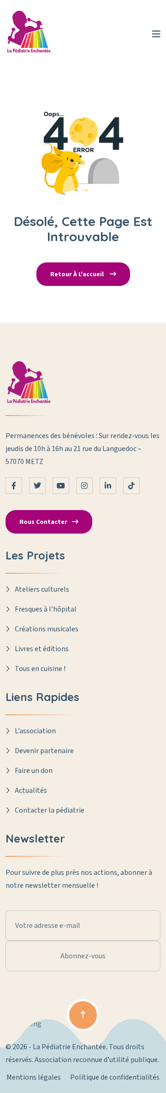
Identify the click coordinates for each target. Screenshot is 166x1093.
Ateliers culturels (42, 589)
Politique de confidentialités (115, 1077)
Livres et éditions (42, 649)
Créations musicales (46, 629)
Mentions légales (33, 1077)
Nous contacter (43, 522)
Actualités (31, 790)
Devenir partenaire (44, 751)
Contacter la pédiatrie (49, 810)
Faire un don (34, 771)
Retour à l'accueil (77, 274)
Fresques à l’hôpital (46, 609)
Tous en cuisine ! (40, 669)
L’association (35, 731)
